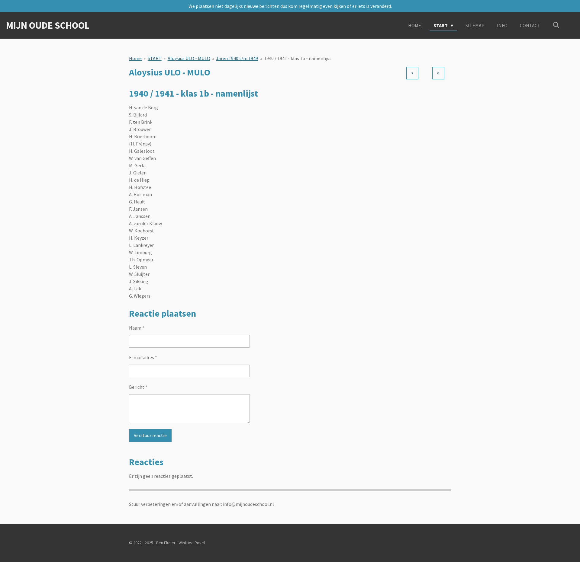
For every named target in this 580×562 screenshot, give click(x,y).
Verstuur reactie (150, 435)
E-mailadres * (143, 357)
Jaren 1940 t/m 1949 (237, 58)
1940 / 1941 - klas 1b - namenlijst (297, 58)
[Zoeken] (556, 24)
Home (135, 58)
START (155, 58)
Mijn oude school (47, 25)
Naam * (136, 328)
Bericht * (138, 387)
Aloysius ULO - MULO (189, 58)
